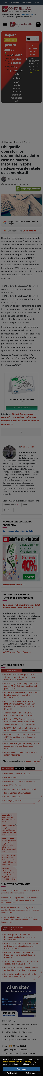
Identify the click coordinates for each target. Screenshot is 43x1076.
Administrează (12, 1073)
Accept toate (21, 1069)
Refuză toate (30, 1073)
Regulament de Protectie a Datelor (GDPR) (19, 1062)
